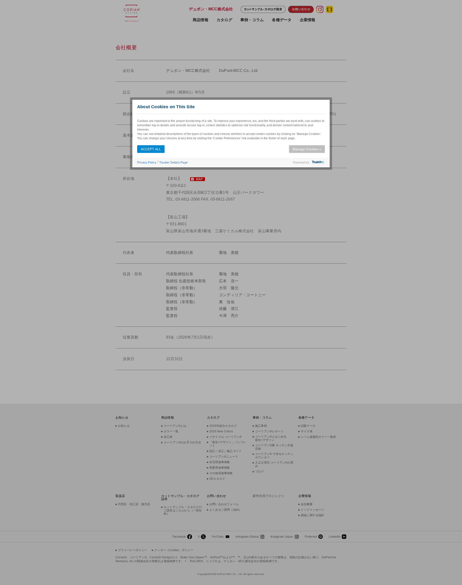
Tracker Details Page (173, 162)
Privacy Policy (146, 162)
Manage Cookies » (307, 149)
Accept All (151, 149)
